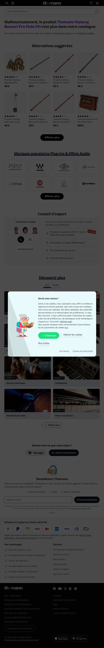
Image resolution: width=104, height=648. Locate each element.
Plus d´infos (44, 343)
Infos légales (64, 351)
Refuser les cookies (73, 334)
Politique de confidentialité (83, 351)
